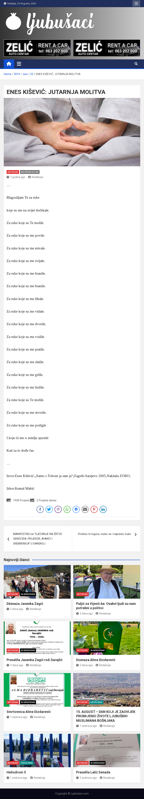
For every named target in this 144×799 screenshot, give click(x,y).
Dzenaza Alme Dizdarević (95, 660)
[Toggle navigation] (19, 63)
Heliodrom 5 (16, 772)
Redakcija (37, 177)
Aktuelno (13, 172)
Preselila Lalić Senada (93, 772)
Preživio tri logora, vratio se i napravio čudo (104, 534)
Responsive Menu (136, 3)
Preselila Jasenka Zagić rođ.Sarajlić (34, 660)
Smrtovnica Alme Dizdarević (29, 712)
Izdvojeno (96, 702)
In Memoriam (28, 594)
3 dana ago (16, 665)
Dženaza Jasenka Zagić (25, 604)
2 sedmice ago (88, 777)
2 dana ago (16, 608)
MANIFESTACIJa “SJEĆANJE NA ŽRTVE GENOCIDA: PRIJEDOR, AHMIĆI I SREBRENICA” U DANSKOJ (37, 538)
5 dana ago (86, 665)
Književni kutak (30, 172)
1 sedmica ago (18, 717)
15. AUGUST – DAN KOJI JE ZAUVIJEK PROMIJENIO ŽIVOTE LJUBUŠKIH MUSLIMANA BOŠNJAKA (105, 716)
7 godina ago (17, 177)
